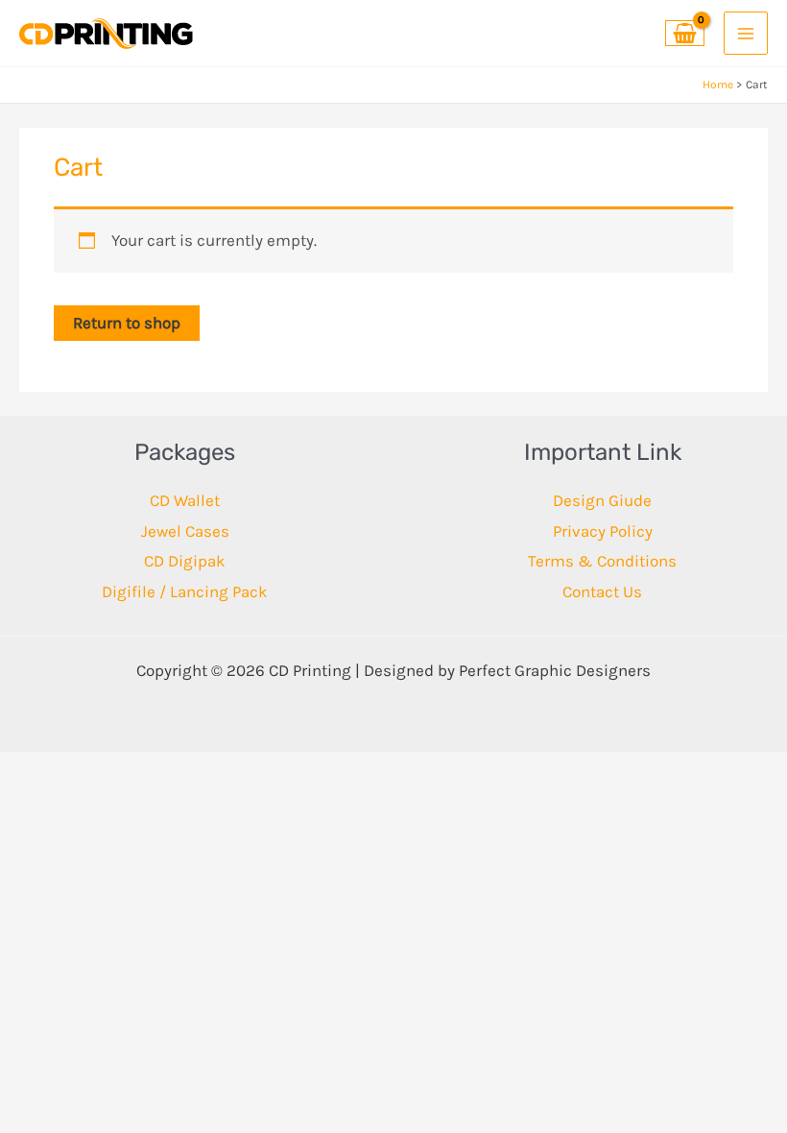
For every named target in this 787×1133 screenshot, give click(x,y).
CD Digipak (185, 560)
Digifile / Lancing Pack (185, 591)
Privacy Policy (603, 531)
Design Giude (602, 500)
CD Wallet (185, 500)
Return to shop (126, 322)
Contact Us (602, 591)
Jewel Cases (185, 531)
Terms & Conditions (602, 560)
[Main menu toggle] (746, 34)
